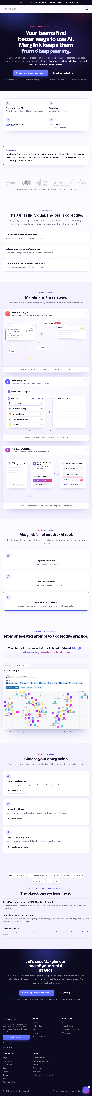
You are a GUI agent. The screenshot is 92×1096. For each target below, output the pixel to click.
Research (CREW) (9, 1082)
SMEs (64, 1023)
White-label (66, 1033)
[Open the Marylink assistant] (86, 1090)
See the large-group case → (20, 847)
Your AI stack (7, 1065)
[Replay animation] (85, 313)
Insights (5, 1058)
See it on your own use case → (30, 73)
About (5, 1079)
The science (7, 1061)
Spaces (8, 127)
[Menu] (86, 8)
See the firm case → (16, 819)
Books (5, 1068)
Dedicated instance (40, 1036)
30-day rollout (37, 1026)
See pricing (64, 993)
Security (36, 1033)
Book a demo (7, 1047)
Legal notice (37, 1072)
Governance (11, 124)
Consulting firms (68, 1026)
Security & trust (38, 1058)
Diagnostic (6, 1072)
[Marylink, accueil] (10, 9)
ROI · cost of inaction (40, 1040)
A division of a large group (71, 1029)
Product (35, 1023)
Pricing (35, 1029)
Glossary (6, 1075)
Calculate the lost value (64, 73)
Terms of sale (38, 1068)
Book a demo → (16, 1037)
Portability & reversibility (41, 1061)
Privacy (35, 1065)
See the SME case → (17, 791)
